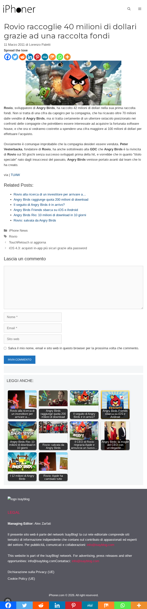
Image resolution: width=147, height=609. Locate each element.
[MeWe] (45, 57)
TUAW (15, 175)
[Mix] (52, 57)
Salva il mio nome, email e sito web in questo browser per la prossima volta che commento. (73, 348)
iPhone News (18, 230)
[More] (67, 57)
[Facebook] (7, 57)
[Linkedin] (30, 57)
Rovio (13, 236)
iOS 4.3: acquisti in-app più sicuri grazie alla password (48, 248)
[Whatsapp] (59, 57)
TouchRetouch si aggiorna (27, 242)
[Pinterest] (37, 57)
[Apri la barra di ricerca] (129, 9)
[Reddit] (22, 57)
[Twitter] (15, 57)
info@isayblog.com (100, 545)
